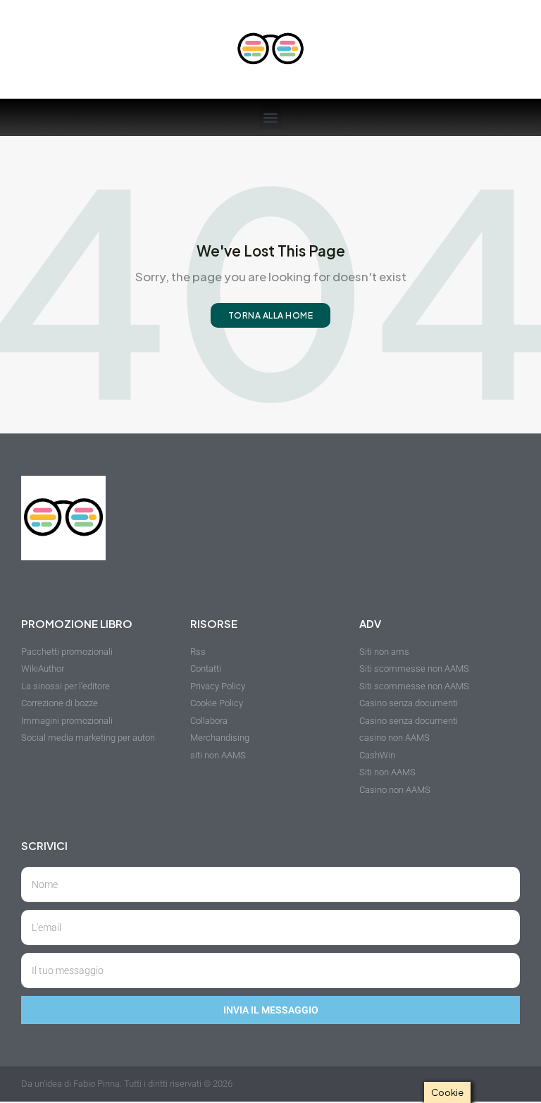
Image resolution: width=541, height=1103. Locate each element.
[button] (270, 117)
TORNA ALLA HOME (270, 315)
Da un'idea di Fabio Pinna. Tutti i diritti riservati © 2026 (126, 1083)
